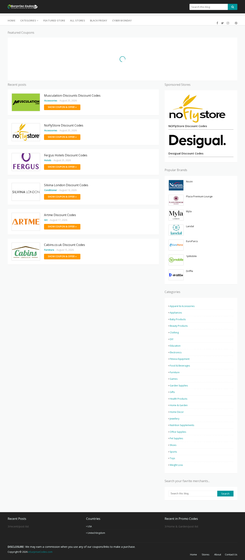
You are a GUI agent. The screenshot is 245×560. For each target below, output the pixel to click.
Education (175, 345)
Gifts (172, 392)
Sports (173, 451)
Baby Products (178, 319)
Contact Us (231, 554)
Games (173, 378)
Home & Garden (179, 405)
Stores (205, 554)
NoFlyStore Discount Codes (63, 125)
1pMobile (191, 256)
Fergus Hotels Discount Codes (65, 155)
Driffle (189, 271)
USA (89, 526)
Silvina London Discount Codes (66, 185)
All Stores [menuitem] (77, 20)
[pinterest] (235, 23)
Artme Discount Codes (60, 215)
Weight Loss (176, 465)
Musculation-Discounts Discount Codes (72, 95)
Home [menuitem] (11, 20)
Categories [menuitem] (28, 20)
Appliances (176, 312)
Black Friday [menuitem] (98, 20)
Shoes (173, 445)
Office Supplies (178, 431)
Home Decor (177, 412)
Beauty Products (179, 325)
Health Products (178, 398)
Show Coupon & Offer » (62, 107)
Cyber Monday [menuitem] (122, 20)
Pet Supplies (176, 438)
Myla (189, 211)
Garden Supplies (179, 385)
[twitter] (222, 23)
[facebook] (217, 23)
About (217, 554)
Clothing (174, 332)
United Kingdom (96, 533)
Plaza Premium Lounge (199, 196)
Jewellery (174, 418)
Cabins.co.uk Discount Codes (64, 245)
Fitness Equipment (179, 359)
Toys (172, 458)
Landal (190, 226)
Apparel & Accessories (182, 306)
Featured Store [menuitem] (54, 20)
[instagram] (228, 23)
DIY (171, 339)
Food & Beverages (180, 365)
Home (193, 554)
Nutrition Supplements (182, 425)
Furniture (175, 372)
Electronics (175, 352)
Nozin (189, 181)
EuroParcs (192, 241)
